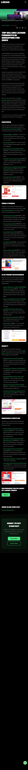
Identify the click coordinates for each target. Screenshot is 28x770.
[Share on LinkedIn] (17, 28)
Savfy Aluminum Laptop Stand (11, 317)
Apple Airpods (6, 323)
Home (3, 18)
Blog (6, 18)
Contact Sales (14, 543)
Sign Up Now (14, 538)
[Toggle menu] (25, 2)
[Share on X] (20, 28)
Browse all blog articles (8, 510)
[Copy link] (25, 28)
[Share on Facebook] (22, 28)
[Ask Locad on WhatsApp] (25, 763)
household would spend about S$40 (11, 129)
